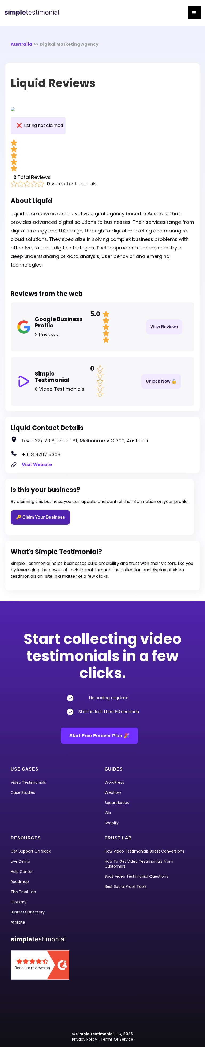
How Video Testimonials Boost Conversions (144, 851)
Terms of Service (117, 1039)
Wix (108, 812)
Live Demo (20, 861)
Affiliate (18, 922)
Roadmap (20, 881)
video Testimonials (28, 782)
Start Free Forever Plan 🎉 (99, 735)
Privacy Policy (84, 1039)
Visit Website (37, 465)
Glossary (18, 902)
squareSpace (117, 802)
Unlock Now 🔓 (161, 381)
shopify (112, 823)
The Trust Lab (23, 891)
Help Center (22, 871)
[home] (33, 12)
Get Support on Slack (31, 851)
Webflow (113, 792)
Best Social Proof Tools (126, 886)
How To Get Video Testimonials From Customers (139, 864)
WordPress (114, 782)
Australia (21, 44)
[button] (194, 12)
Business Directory (28, 912)
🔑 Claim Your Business (40, 517)
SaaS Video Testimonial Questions (136, 876)
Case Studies (23, 792)
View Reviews (164, 327)
